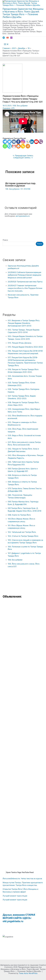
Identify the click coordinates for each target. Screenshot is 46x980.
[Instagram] (11, 38)
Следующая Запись (23, 158)
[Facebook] (18, 141)
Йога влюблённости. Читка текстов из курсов (22, 878)
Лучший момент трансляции (15, 896)
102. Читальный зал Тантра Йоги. (22, 532)
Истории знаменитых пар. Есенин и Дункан (20, 184)
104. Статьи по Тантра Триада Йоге (23, 536)
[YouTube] (7, 38)
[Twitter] (9, 141)
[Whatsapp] (5, 146)
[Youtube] (36, 141)
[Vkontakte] (14, 141)
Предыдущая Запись (23, 155)
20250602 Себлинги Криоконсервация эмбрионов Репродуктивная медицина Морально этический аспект (24, 275)
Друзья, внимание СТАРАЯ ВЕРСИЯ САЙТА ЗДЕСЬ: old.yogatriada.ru (19, 918)
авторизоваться (23, 216)
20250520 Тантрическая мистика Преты (25, 282)
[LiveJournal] (27, 141)
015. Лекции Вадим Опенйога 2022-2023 (25, 347)
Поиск (5, 240)
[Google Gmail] (14, 146)
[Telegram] (4, 38)
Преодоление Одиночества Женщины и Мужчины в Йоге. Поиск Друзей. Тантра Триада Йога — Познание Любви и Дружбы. (23, 12)
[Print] (18, 146)
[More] (28, 146)
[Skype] (9, 146)
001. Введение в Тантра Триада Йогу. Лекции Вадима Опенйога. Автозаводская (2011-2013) (24, 323)
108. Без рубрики (20, 106)
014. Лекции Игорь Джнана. (20, 343)
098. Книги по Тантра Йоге (19, 515)
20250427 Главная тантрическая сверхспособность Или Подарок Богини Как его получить (25, 288)
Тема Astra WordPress (28, 973)
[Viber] (40, 141)
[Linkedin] (32, 141)
